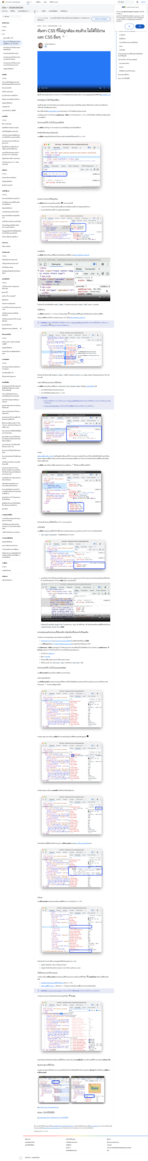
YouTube (109, 1145)
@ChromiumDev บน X (113, 1142)
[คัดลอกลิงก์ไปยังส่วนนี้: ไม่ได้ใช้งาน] (46, 310)
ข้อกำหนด (27, 1157)
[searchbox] (11, 16)
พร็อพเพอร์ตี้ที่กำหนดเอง (47, 986)
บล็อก (45, 2)
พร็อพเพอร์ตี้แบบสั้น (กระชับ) (45, 456)
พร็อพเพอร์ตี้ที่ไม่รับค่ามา (78, 322)
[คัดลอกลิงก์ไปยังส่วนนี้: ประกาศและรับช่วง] (52, 678)
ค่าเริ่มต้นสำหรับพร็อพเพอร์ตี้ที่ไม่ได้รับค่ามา (52, 983)
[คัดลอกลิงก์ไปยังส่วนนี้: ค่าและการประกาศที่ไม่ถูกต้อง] (59, 199)
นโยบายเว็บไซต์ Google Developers (51, 1128)
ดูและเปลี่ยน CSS (105, 95)
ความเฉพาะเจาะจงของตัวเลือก (63, 641)
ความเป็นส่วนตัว (36, 1157)
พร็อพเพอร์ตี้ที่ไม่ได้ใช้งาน (74, 401)
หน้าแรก (39, 26)
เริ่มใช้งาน (13, 11)
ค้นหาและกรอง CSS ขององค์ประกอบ (48, 1107)
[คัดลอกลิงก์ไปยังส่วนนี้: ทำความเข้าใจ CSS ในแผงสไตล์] (65, 123)
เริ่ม (140, 26)
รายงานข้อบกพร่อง (29, 1142)
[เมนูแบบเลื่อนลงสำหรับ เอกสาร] (32, 2)
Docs (4, 7)
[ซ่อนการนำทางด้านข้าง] (20, 1158)
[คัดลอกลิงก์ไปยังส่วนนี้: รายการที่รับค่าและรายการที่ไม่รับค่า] (63, 383)
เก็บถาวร (68, 1147)
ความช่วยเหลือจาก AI (23, 11)
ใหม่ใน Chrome (54, 2)
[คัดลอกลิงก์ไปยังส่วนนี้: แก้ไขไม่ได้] (46, 527)
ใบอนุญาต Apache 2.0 (94, 1126)
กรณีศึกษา (38, 2)
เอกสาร (28, 2)
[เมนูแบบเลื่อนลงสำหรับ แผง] (38, 11)
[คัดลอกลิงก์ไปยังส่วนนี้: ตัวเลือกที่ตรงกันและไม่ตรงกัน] (59, 133)
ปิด (129, 26)
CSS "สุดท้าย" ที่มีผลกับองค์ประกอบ (62, 644)
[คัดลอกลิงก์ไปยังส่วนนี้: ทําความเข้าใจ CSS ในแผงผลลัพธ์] (67, 668)
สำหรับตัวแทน (64, 11)
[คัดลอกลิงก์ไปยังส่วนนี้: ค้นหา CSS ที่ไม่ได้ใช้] (56, 1113)
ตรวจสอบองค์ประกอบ (53, 111)
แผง (35, 11)
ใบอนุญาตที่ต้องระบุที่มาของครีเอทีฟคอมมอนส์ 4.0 (62, 1126)
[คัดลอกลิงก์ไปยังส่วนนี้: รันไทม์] (44, 898)
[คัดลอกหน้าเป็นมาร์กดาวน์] (63, 36)
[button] (11, 30)
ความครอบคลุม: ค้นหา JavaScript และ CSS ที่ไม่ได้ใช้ (53, 1118)
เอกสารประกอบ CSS (46, 641)
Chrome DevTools (16, 7)
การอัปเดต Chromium (71, 1142)
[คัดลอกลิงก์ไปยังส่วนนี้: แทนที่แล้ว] (46, 251)
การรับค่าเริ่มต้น (90, 386)
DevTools (4, 11)
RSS (108, 1150)
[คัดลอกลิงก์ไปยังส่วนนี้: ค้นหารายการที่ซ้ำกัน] (56, 1065)
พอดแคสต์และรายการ (71, 1150)
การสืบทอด (51, 653)
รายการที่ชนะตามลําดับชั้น (82, 843)
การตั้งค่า (43, 11)
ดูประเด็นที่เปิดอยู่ (29, 1145)
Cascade (47, 657)
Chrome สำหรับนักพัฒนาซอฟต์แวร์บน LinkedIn (119, 1147)
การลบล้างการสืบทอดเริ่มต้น (55, 991)
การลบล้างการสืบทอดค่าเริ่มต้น (51, 406)
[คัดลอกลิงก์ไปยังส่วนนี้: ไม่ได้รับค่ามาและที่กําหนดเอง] (59, 973)
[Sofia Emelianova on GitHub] (46, 47)
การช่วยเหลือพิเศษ (53, 11)
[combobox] (125, 2)
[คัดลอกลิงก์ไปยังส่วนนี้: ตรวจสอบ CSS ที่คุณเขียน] (61, 100)
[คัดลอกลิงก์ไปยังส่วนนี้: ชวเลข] (43, 452)
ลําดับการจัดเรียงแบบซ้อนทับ (81, 255)
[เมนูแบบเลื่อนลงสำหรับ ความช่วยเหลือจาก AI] (30, 11)
